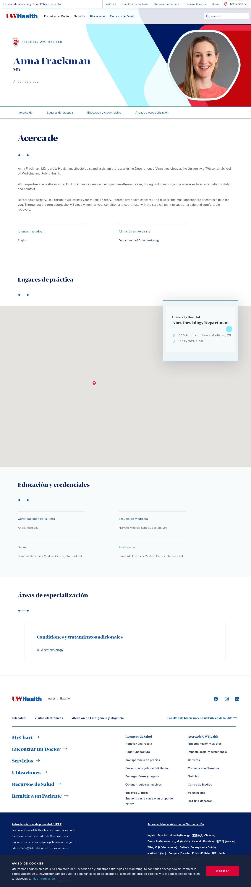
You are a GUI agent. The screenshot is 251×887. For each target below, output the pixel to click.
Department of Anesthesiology (139, 240)
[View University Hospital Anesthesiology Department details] (229, 329)
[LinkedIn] (235, 698)
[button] (94, 383)
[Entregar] (207, 16)
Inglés (52, 698)
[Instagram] (226, 698)
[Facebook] (215, 698)
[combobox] (230, 16)
